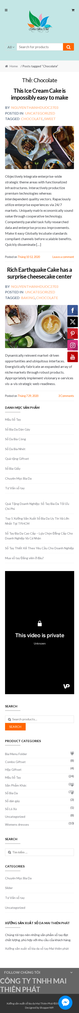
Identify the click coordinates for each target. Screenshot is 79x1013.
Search (15, 726)
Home (14, 66)
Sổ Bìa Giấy (12, 468)
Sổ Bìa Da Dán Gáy (17, 429)
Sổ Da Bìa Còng (15, 439)
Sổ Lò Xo (11, 809)
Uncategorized (40, 113)
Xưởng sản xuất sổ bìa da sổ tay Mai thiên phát (37, 948)
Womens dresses (17, 824)
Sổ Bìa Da (11, 793)
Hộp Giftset (13, 769)
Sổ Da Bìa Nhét (15, 449)
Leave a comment (63, 257)
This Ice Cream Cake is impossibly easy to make (39, 94)
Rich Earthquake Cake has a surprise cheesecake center (39, 273)
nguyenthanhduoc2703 (34, 107)
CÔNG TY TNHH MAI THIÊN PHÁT (33, 985)
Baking (28, 298)
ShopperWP (46, 1007)
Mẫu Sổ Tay (13, 419)
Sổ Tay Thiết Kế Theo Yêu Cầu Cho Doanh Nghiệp (39, 548)
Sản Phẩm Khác (16, 785)
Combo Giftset (15, 762)
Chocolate (32, 119)
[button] (39, 22)
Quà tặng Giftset (17, 458)
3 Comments (66, 396)
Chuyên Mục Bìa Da (18, 478)
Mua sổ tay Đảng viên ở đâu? (24, 558)
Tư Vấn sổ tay (15, 488)
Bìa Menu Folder (16, 754)
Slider (9, 888)
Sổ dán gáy (12, 801)
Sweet (50, 119)
